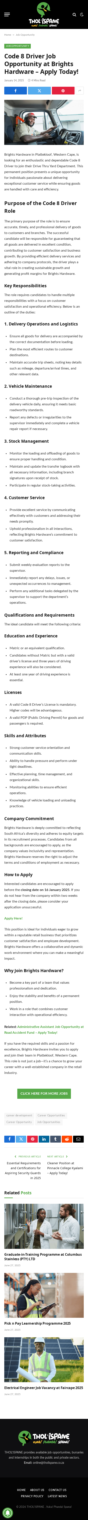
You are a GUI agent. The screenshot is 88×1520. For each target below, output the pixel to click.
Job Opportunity (25, 34)
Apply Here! (13, 918)
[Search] (74, 14)
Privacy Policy (32, 1496)
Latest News (57, 1496)
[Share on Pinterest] (63, 90)
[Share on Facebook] (15, 90)
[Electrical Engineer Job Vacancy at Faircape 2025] (44, 1359)
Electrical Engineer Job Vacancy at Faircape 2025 (43, 1387)
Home (7, 34)
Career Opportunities (51, 1115)
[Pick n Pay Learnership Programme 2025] (44, 1295)
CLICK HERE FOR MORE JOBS (44, 1093)
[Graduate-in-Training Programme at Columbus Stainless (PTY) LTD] (44, 1226)
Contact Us (57, 1490)
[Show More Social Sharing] (80, 90)
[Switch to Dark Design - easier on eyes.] (81, 15)
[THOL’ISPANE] (44, 14)
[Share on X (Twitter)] (39, 90)
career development (19, 1115)
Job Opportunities (48, 1122)
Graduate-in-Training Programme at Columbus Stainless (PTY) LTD (43, 1257)
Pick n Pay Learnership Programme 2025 (37, 1323)
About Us (37, 1490)
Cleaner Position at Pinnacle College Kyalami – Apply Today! (65, 1168)
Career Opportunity (19, 1122)
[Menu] (7, 14)
